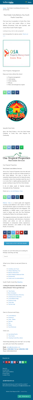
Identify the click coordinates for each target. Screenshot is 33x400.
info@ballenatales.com (24, 386)
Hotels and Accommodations (16, 278)
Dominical (11, 317)
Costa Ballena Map (13, 298)
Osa (9, 323)
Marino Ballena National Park (16, 274)
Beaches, (20, 282)
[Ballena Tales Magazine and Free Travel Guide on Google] (5, 236)
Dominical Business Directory (16, 295)
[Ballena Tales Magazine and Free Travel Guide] (8, 2)
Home (4, 8)
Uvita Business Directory (14, 297)
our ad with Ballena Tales (16, 191)
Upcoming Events (13, 334)
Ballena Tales (7, 203)
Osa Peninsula (12, 327)
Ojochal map (11, 304)
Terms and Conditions (8, 372)
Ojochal (10, 321)
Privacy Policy (6, 373)
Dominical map (12, 300)
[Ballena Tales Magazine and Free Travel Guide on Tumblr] (26, 232)
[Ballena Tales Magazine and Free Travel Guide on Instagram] (13, 92)
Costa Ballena (12, 315)
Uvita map (11, 302)
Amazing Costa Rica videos (15, 338)
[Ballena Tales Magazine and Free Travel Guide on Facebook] (17, 92)
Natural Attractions (13, 272)
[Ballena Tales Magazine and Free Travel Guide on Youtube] (21, 232)
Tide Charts (11, 291)
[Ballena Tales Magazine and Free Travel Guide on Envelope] (9, 92)
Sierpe (10, 325)
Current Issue (6, 370)
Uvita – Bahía (11, 319)
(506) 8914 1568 (23, 349)
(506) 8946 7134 (12, 349)
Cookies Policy (6, 375)
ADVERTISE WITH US (8, 381)
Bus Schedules (12, 293)
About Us (5, 368)
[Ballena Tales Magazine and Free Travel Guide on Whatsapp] (21, 147)
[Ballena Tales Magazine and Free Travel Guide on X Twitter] (21, 197)
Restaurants (11, 276)
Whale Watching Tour (14, 271)
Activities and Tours (13, 269)
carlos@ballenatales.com (13, 347)
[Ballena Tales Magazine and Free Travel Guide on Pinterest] (17, 232)
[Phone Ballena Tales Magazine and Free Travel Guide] (5, 92)
